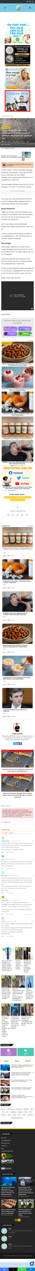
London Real (6, 314)
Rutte (9, 1115)
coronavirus (18, 1109)
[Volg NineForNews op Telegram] (25, 328)
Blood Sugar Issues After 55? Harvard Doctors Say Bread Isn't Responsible (17, 364)
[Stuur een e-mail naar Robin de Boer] (14, 744)
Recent (17, 1061)
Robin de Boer (7, 142)
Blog (2, 1148)
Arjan (10, 1236)
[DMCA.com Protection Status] (17, 1168)
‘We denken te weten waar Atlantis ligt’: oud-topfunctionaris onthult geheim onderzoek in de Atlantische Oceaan (22, 1066)
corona (3, 1109)
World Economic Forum (17, 1117)
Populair (6, 1061)
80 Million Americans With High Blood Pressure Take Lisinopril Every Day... (17, 462)
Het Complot (10, 116)
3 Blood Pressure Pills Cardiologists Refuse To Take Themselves (17, 414)
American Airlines (11, 497)
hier (16, 813)
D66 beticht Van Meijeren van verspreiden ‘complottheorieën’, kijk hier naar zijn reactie (27, 1021)
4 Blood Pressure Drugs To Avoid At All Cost (17, 438)
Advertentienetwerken (7, 1151)
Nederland (13, 1112)
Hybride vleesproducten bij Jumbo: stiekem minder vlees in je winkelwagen (21, 1081)
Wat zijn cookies (5, 1143)
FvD (7, 1112)
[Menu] (5, 8)
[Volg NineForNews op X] (10, 333)
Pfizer (26, 1112)
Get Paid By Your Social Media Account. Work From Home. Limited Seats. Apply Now (17, 487)
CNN (20, 497)
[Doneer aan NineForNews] (25, 333)
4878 (9, 1229)
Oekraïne (20, 1112)
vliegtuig (27, 497)
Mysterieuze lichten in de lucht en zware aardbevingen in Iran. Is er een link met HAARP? (6, 993)
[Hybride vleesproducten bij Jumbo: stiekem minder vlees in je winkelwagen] (5, 1083)
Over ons (3, 1137)
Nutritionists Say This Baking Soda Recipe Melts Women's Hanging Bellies (17, 389)
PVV (31, 1112)
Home (4, 116)
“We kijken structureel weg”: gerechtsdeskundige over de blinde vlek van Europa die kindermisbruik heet (22, 1096)
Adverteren (4, 1145)
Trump (14, 1115)
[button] (10, 328)
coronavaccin (10, 1109)
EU (3, 1112)
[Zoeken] (30, 8)
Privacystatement (6, 1140)
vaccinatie (30, 1115)
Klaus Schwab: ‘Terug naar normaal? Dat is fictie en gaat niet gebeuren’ (29, 993)
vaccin (24, 1115)
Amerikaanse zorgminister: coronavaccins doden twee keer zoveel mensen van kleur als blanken (15, 1022)
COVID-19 (26, 1109)
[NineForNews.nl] (17, 8)
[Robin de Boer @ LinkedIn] (17, 744)
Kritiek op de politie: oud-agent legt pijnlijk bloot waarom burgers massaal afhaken (21, 1088)
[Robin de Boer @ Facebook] (20, 744)
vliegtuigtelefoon (17, 500)
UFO (19, 1115)
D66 (32, 1109)
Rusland (4, 1115)
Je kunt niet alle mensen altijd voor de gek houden (19, 965)
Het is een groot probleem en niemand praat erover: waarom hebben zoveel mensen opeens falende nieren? (7, 965)
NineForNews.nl (12, 490)
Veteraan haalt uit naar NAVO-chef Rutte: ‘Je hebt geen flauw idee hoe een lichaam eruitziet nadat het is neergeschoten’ (22, 1074)
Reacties (27, 1061)
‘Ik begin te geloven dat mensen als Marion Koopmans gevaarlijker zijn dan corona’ (27, 966)
